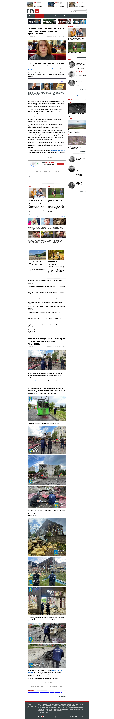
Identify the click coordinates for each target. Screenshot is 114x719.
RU (86, 9)
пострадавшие (47, 686)
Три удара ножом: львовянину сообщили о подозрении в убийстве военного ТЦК (47, 324)
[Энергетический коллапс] (34, 23)
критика (50, 171)
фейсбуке (54, 68)
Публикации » (71, 26)
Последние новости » (33, 278)
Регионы (57, 15)
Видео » (70, 99)
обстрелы (37, 686)
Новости (40, 15)
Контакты (29, 704)
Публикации (48, 15)
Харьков (41, 686)
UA (85, 9)
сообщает (35, 380)
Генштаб (37, 171)
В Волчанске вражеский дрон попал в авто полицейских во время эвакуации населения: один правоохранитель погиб (45, 693)
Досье (65, 15)
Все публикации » (81, 57)
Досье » (70, 153)
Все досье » (83, 191)
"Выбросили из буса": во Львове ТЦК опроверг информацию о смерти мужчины (45, 281)
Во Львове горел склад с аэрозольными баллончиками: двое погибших (46, 298)
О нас (28, 703)
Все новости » (62, 696)
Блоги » (70, 59)
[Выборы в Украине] (79, 23)
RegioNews (31, 69)
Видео (74, 15)
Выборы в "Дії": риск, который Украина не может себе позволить (81, 74)
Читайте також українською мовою (53, 36)
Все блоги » (83, 89)
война (33, 171)
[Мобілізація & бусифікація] (49, 23)
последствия (59, 686)
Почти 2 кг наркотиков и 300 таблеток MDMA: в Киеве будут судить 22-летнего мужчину (45, 313)
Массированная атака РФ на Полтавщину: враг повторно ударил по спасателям (44, 319)
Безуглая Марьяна (44, 171)
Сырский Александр (57, 171)
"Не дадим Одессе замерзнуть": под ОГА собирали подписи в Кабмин (45, 302)
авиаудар (54, 686)
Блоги (83, 15)
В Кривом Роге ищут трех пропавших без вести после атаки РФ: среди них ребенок (46, 293)
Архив (28, 707)
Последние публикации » (34, 183)
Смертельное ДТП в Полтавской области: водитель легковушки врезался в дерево (47, 307)
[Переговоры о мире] (64, 23)
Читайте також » (32, 690)
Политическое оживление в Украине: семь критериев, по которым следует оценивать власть (46, 287)
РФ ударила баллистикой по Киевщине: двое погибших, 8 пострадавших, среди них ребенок (46, 330)
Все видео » (83, 151)
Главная (31, 15)
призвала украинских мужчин (57, 150)
